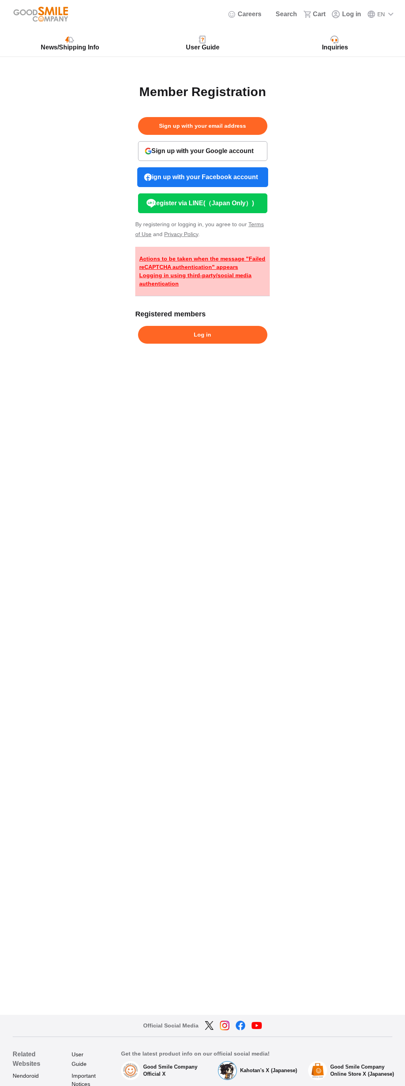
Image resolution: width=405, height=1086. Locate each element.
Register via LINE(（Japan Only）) (202, 203)
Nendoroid (26, 1076)
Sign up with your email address (202, 126)
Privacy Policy (181, 234)
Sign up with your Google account (202, 151)
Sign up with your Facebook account (203, 177)
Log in (202, 334)
